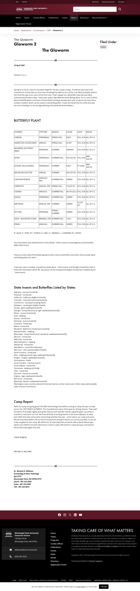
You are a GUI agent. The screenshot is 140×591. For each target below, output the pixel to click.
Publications (54, 18)
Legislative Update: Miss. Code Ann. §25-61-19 (111, 580)
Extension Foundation (83, 580)
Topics (27, 18)
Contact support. (96, 561)
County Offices (39, 18)
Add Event (95, 2)
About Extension (99, 18)
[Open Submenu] (76, 17)
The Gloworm (39, 30)
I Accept (104, 587)
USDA (71, 580)
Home (18, 18)
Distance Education (108, 2)
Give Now (121, 2)
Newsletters (26, 30)
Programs (55, 540)
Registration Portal (23, 24)
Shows (53, 557)
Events (65, 18)
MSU (17, 2)
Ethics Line (23, 580)
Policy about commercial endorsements (43, 580)
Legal (14, 580)
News (73, 18)
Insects (103, 47)
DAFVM (24, 2)
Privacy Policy (81, 587)
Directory (84, 18)
